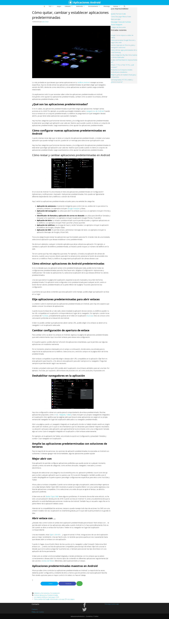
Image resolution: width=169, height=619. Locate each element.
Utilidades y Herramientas (42, 593)
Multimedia (79, 6)
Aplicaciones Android (87, 2)
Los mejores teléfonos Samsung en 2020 (46, 597)
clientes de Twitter (47, 561)
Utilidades (68, 6)
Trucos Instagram (116, 25)
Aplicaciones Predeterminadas (48, 595)
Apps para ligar (116, 19)
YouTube (45, 316)
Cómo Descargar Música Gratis (121, 17)
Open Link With (54, 535)
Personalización (55, 593)
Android (36, 595)
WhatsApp (107, 6)
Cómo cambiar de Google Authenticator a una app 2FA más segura (54, 599)
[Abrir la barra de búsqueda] (124, 6)
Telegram (62, 415)
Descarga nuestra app (111, 604)
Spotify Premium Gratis (118, 14)
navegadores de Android (95, 111)
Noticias (115, 6)
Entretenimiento (93, 6)
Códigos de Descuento (118, 27)
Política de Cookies (38, 612)
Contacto (35, 609)
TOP (50, 6)
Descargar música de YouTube (121, 22)
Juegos (59, 6)
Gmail (56, 415)
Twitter (68, 415)
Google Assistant (74, 208)
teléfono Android (84, 82)
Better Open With (52, 496)
